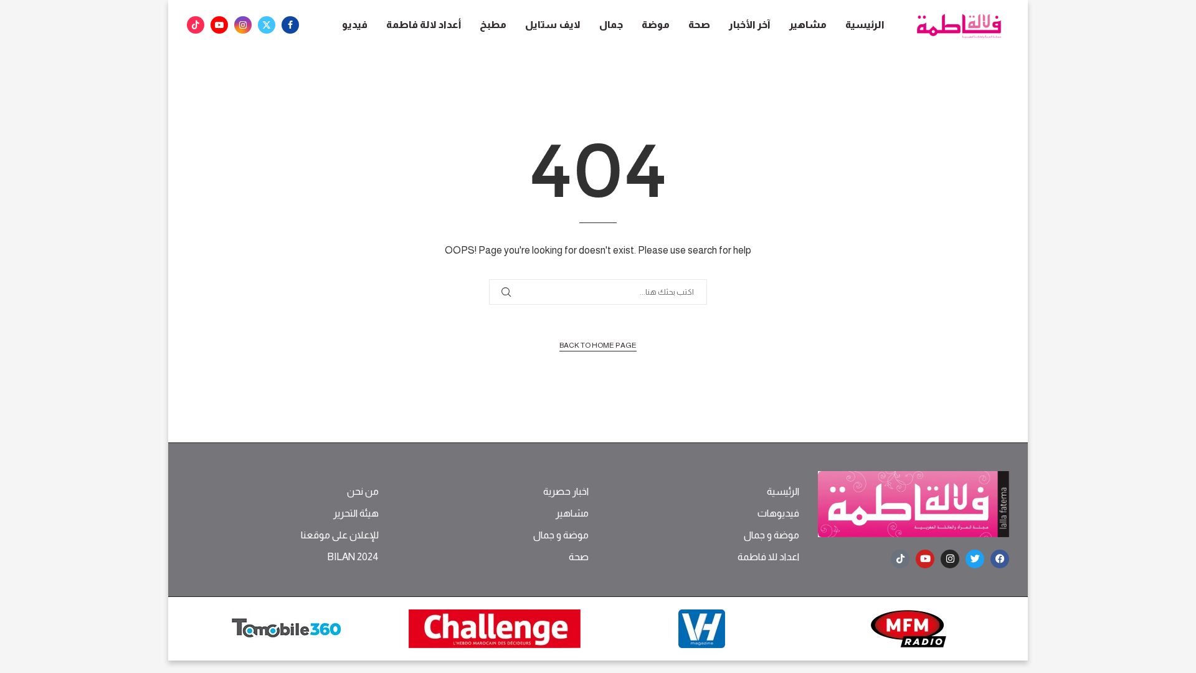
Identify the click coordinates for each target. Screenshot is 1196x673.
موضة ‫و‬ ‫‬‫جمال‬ (771, 535)
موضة (656, 24)
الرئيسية (865, 24)
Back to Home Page (598, 345)
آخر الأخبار (750, 24)
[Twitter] (266, 25)
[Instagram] (243, 25)
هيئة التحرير (356, 513)
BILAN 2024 (353, 557)
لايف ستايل (553, 24)
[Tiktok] (195, 25)
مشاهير (808, 24)
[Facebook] (290, 25)
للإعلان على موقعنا (340, 535)
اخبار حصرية (566, 492)
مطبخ (493, 24)
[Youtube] (219, 25)
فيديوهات (778, 513)
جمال (611, 24)
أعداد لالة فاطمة (423, 24)
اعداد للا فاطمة (768, 557)
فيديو (355, 24)
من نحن (363, 492)
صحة (699, 24)
